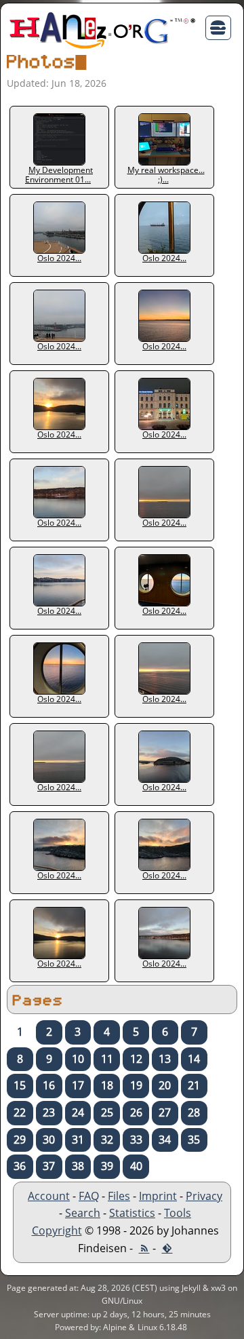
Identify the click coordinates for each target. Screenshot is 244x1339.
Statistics (132, 1212)
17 (78, 1085)
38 (78, 1166)
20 (165, 1085)
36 (20, 1166)
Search (82, 1212)
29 (20, 1139)
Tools (177, 1212)
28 (194, 1112)
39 (107, 1166)
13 (165, 1058)
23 (49, 1112)
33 (136, 1139)
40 (136, 1166)
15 (20, 1085)
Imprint (158, 1195)
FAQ (89, 1195)
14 (194, 1058)
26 (136, 1112)
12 (136, 1058)
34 (165, 1139)
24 (78, 1112)
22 (20, 1112)
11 (107, 1058)
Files (119, 1195)
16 (49, 1085)
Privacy (204, 1195)
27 (165, 1112)
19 (136, 1085)
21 (194, 1085)
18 (107, 1085)
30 (49, 1139)
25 (107, 1112)
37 (49, 1166)
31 (78, 1139)
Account (49, 1195)
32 (107, 1139)
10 (78, 1058)
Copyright (57, 1230)
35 (194, 1139)
